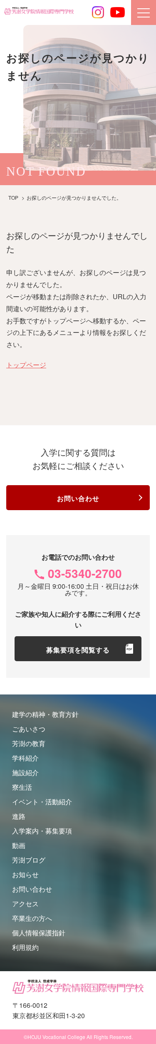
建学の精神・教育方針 (45, 714)
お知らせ (25, 874)
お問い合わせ (78, 498)
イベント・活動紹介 (42, 801)
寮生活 (22, 787)
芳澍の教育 (28, 743)
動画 (18, 845)
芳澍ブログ (28, 860)
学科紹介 (25, 758)
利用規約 (25, 947)
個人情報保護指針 (38, 932)
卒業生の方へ (32, 918)
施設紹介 (25, 772)
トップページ (26, 364)
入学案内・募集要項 (42, 831)
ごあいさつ (28, 729)
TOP (13, 197)
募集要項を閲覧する (78, 650)
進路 (18, 816)
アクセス (25, 903)
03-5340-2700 (85, 573)
